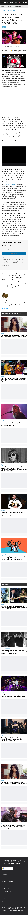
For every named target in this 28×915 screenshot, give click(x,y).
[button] (2, 2)
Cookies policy (5, 888)
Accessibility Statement (8, 895)
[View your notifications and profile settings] (16, 2)
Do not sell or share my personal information (13, 901)
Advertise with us (6, 891)
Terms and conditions (7, 881)
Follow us (15, 50)
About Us (4, 874)
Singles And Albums (11, 10)
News (3, 27)
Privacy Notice (22, 259)
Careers (4, 898)
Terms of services (20, 258)
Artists (3, 10)
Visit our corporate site (14, 863)
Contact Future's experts (8, 878)
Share (5, 50)
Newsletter (23, 50)
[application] (14, 154)
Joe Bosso (10, 27)
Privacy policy (5, 885)
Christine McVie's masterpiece (16, 6)
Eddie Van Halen (9, 185)
